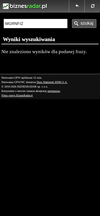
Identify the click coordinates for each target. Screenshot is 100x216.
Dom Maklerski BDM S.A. (52, 82)
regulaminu (54, 90)
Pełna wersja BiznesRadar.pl (17, 95)
